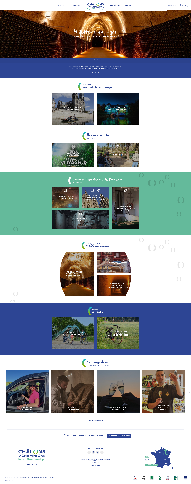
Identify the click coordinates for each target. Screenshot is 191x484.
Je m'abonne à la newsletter (119, 436)
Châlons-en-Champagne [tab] (148, 460)
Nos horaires (95, 466)
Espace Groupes (38, 477)
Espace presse (23, 477)
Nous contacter (32, 464)
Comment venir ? (152, 465)
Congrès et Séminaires (48, 477)
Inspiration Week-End (8, 480)
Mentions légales (8, 477)
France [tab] (147, 456)
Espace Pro (30, 477)
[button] (173, 4)
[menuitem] (63, 5)
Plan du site (15, 477)
